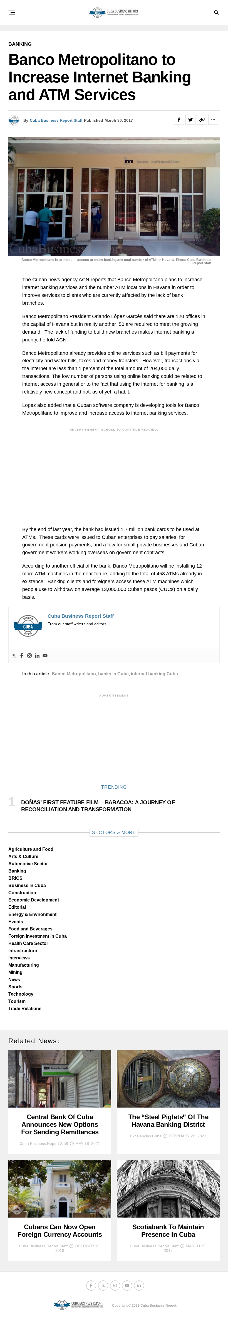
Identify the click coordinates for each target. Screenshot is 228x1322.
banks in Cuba (113, 674)
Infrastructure (22, 950)
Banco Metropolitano (74, 674)
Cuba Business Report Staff (56, 120)
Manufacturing (23, 965)
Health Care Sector (28, 943)
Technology (20, 994)
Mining (15, 972)
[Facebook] (21, 656)
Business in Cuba (27, 885)
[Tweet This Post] (190, 120)
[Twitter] (13, 656)
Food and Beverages (30, 929)
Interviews (19, 958)
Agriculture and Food (30, 849)
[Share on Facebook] (179, 120)
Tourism (17, 1001)
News (14, 979)
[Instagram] (29, 656)
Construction (22, 892)
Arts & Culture (23, 856)
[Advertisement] (114, 473)
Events (15, 921)
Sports (15, 986)
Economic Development (33, 900)
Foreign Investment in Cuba (37, 936)
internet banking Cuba (154, 674)
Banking (17, 871)
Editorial (17, 907)
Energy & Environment (32, 914)
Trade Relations (24, 1008)
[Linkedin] (37, 656)
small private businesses (151, 545)
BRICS (15, 878)
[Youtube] (45, 656)
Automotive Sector (28, 863)
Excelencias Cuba (146, 1136)
